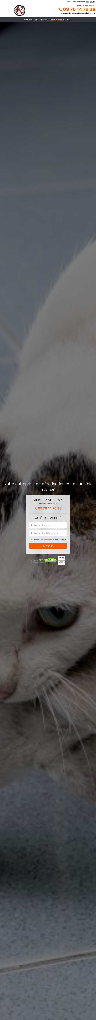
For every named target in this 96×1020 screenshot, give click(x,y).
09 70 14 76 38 (79, 9)
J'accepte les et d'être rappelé (49, 539)
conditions (48, 539)
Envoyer (48, 545)
